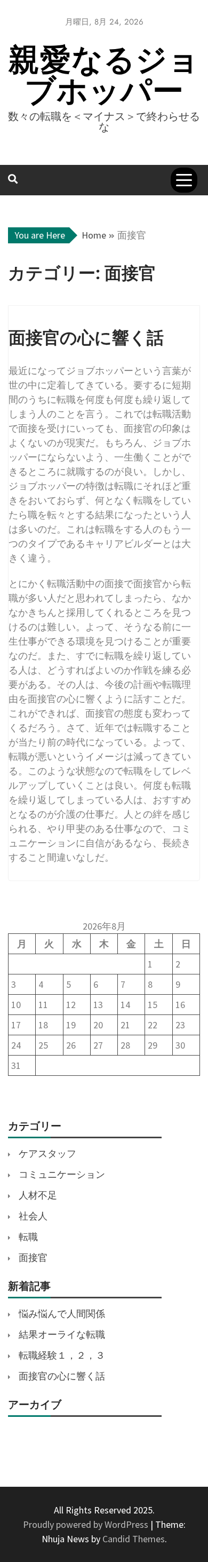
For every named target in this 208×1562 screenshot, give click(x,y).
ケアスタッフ (47, 1153)
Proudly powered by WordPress (86, 1524)
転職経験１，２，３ (62, 1355)
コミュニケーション (62, 1174)
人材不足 (38, 1195)
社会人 (33, 1216)
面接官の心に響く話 (62, 1376)
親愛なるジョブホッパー (104, 75)
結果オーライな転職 (62, 1334)
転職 (28, 1237)
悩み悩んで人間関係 (62, 1313)
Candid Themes (133, 1539)
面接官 (33, 1257)
